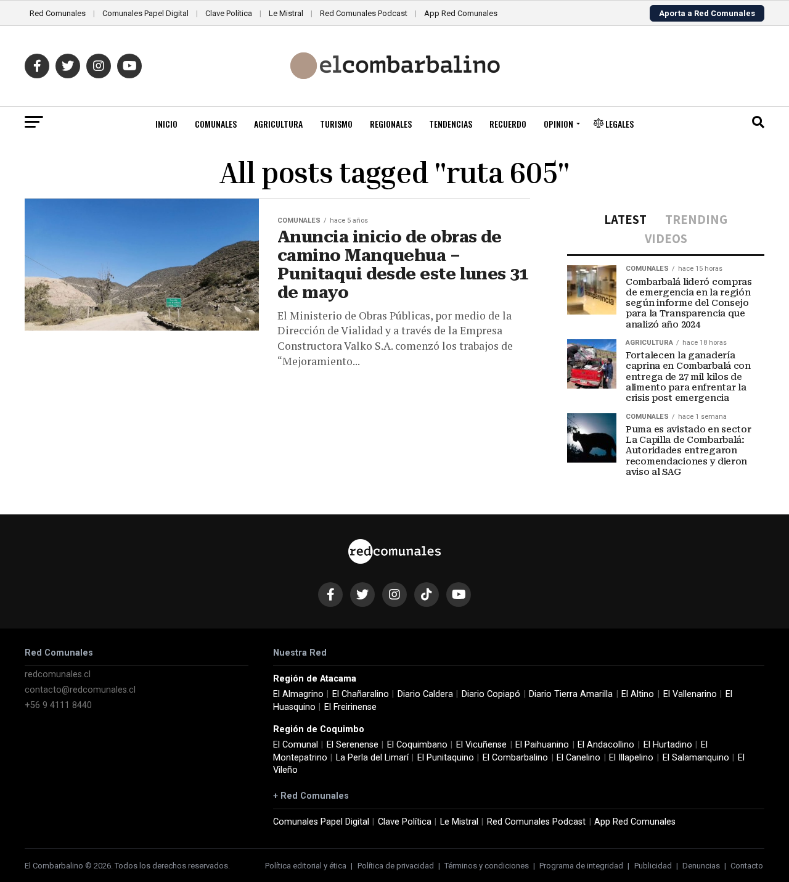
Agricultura (278, 123)
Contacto (746, 865)
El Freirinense (350, 707)
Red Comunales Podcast (363, 13)
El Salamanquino (696, 757)
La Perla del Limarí (372, 757)
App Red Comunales (460, 13)
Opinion (558, 123)
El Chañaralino (360, 694)
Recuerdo (507, 123)
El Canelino (578, 757)
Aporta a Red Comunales (707, 13)
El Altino (637, 694)
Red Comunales (58, 13)
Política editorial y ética (305, 865)
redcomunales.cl (58, 674)
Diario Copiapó (491, 694)
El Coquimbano (417, 745)
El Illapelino (631, 757)
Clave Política (228, 13)
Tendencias (450, 123)
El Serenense (352, 745)
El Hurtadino (668, 745)
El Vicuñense (481, 745)
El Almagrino (298, 694)
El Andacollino (606, 745)
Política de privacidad (396, 865)
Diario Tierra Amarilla (571, 694)
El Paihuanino (542, 745)
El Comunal (295, 745)
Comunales (216, 123)
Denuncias (701, 865)
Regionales (391, 123)
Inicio (166, 123)
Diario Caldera (425, 694)
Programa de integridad (581, 865)
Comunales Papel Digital (145, 13)
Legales (618, 123)
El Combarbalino (515, 757)
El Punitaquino (445, 757)
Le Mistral (286, 13)
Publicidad (653, 865)
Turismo (336, 123)
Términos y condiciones (486, 865)
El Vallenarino (690, 694)
